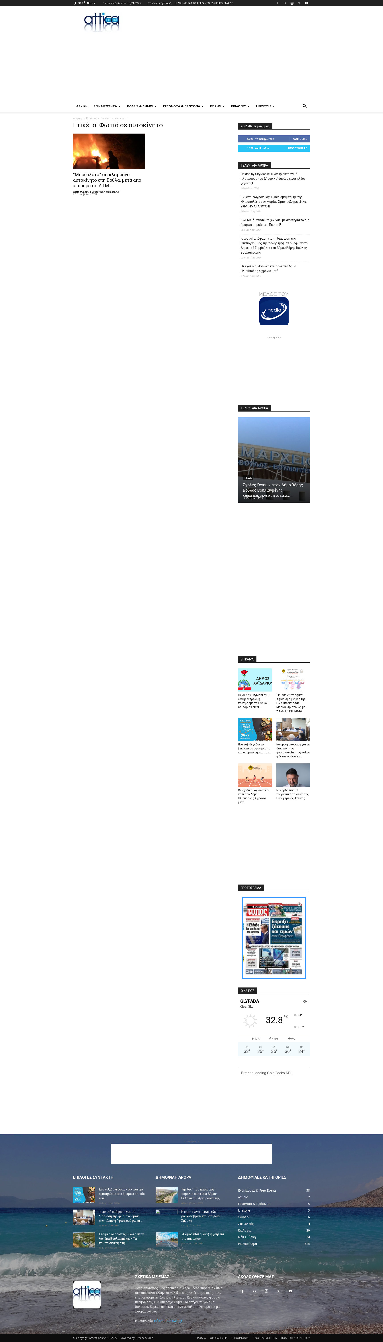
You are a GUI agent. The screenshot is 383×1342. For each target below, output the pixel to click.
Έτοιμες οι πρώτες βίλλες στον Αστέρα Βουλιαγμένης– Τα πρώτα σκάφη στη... (121, 1238)
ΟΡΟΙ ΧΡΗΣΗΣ (218, 1338)
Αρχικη (82, 106)
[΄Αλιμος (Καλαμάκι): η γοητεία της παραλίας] (167, 1239)
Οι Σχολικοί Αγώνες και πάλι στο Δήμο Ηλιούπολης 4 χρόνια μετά (268, 268)
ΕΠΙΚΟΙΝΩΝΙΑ (240, 1338)
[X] (299, 3)
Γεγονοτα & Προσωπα (181, 106)
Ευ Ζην (215, 106)
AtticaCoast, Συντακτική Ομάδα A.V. (96, 191)
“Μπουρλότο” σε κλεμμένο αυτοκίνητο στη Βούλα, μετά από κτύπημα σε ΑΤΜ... (107, 180)
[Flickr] (284, 3)
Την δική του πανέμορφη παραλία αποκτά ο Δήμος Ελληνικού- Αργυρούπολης (200, 1194)
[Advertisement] (229, 22)
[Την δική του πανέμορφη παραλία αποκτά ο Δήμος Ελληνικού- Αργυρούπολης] (167, 1195)
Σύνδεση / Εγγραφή (160, 3)
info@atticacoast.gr (168, 1320)
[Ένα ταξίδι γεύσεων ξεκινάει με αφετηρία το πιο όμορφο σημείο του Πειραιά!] (255, 729)
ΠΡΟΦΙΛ (200, 1338)
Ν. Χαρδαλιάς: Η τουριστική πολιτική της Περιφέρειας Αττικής (292, 794)
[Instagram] (292, 3)
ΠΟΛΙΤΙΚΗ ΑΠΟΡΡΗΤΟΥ (295, 1338)
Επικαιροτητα (105, 106)
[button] (304, 106)
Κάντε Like (300, 138)
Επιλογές (238, 106)
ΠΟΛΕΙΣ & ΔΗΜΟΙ (140, 106)
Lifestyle (263, 106)
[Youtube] (306, 3)
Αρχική (77, 118)
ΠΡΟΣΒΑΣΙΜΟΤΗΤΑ (265, 1338)
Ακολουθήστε (297, 148)
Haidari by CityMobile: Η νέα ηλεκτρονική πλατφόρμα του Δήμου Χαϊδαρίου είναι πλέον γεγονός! (273, 178)
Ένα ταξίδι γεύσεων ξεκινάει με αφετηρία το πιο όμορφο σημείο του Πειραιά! (275, 222)
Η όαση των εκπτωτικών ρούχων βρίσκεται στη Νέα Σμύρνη (200, 1216)
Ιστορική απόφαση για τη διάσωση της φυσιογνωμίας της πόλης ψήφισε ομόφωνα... (120, 1216)
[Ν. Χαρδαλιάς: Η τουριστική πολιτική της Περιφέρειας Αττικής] (293, 774)
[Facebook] (277, 3)
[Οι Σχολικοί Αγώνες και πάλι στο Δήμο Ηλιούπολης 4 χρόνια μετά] (255, 774)
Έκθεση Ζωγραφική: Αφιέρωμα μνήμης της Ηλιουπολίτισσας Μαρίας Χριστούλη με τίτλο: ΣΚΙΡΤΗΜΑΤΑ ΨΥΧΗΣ (274, 201)
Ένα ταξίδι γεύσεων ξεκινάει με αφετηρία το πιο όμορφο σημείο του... (254, 748)
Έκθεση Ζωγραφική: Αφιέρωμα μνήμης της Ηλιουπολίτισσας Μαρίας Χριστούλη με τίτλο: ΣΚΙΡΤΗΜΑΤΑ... (290, 703)
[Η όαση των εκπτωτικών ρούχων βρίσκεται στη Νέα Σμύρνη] (167, 1217)
